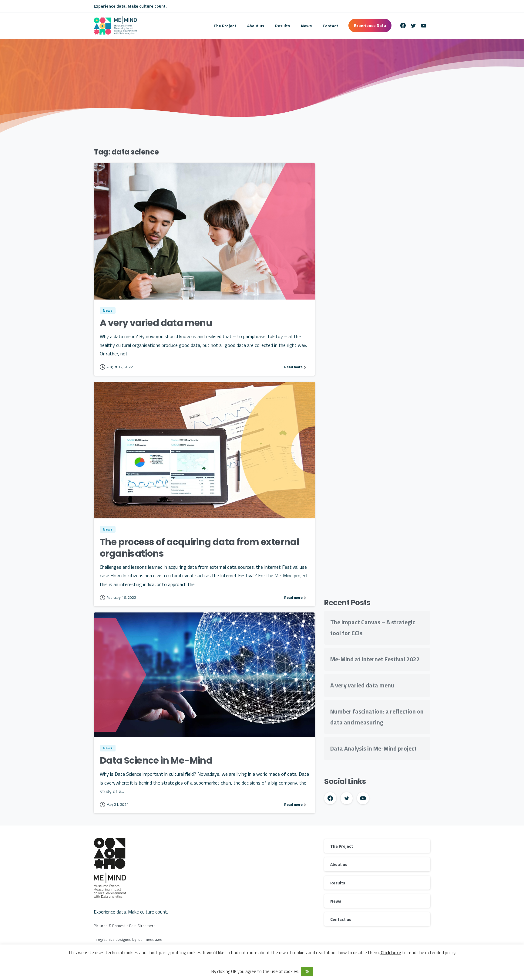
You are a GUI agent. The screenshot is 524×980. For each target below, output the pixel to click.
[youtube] (423, 25)
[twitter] (413, 25)
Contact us (340, 919)
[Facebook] (403, 25)
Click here (391, 952)
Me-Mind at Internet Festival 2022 (375, 659)
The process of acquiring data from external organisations (199, 547)
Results (337, 883)
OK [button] (306, 971)
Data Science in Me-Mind (156, 760)
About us (338, 864)
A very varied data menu (156, 322)
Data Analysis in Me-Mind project (373, 748)
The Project (341, 846)
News (335, 901)
